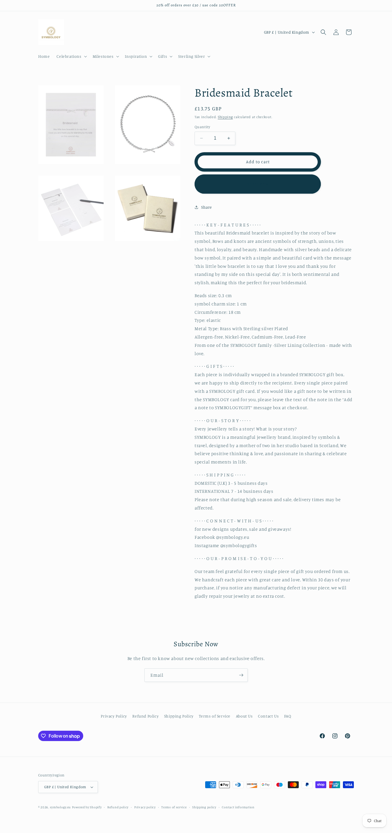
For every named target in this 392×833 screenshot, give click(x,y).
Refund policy (118, 807)
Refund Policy (145, 715)
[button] (71, 56)
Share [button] (206, 207)
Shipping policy (204, 807)
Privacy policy (145, 807)
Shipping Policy (179, 715)
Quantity (202, 126)
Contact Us (268, 715)
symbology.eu (60, 807)
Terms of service (174, 807)
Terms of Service (214, 715)
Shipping (225, 117)
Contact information (238, 807)
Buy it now (258, 183)
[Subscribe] (241, 675)
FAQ (287, 715)
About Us (244, 715)
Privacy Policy (114, 715)
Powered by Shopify (87, 807)
